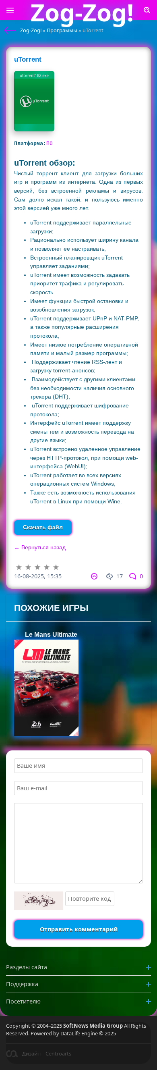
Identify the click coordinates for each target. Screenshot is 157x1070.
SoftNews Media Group (93, 1025)
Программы (62, 30)
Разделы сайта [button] (26, 967)
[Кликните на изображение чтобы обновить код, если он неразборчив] (38, 900)
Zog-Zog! (30, 30)
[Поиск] (147, 10)
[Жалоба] (95, 576)
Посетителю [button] (23, 1001)
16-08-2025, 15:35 (38, 576)
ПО (49, 143)
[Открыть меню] (10, 10)
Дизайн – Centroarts (46, 1053)
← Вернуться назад (40, 547)
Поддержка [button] (22, 984)
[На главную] (10, 30)
